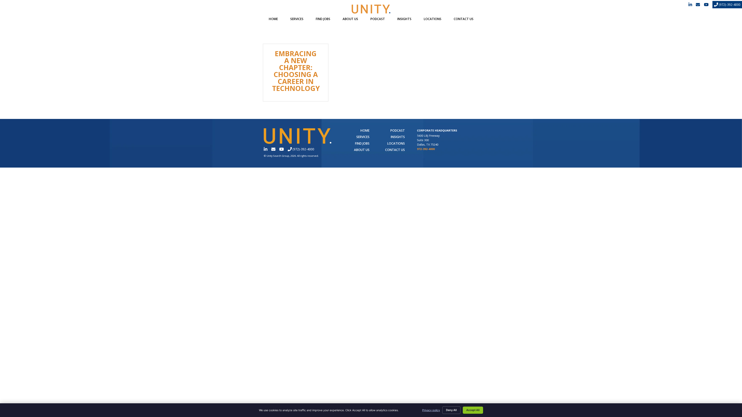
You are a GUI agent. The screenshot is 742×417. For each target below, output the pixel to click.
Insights (404, 19)
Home (273, 19)
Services (296, 19)
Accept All (473, 410)
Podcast (377, 19)
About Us (350, 19)
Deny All (451, 410)
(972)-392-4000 (729, 5)
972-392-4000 (426, 149)
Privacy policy (431, 410)
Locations (432, 19)
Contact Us (463, 19)
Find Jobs (323, 19)
